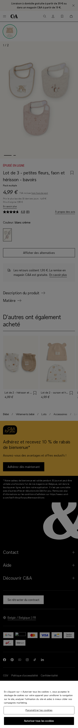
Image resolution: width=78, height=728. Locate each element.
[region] (39, 704)
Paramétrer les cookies (39, 710)
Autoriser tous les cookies (39, 720)
